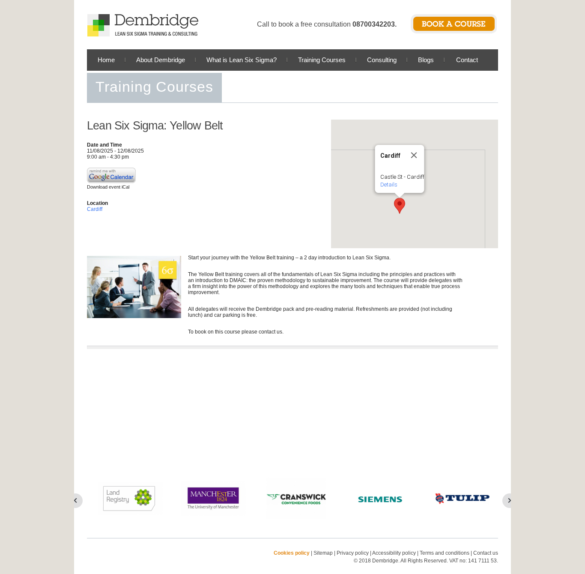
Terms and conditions (444, 553)
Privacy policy (353, 553)
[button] (399, 206)
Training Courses (322, 59)
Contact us (485, 553)
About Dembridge (160, 59)
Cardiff (94, 209)
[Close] (414, 155)
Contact (467, 59)
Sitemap (323, 553)
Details (388, 184)
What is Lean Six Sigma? (241, 59)
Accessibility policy (394, 553)
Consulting (382, 59)
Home (106, 59)
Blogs (426, 59)
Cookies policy (292, 553)
